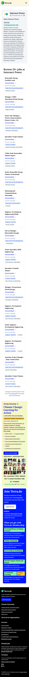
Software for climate (6, 627)
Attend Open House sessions (8, 609)
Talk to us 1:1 (4, 614)
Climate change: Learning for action (10, 607)
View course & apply (11, 453)
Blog (2, 664)
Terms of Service (5, 674)
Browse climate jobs (6, 651)
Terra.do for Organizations (10, 617)
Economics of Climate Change (8, 632)
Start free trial (10, 506)
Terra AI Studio (5, 625)
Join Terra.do (6, 599)
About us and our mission (8, 661)
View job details (9, 83)
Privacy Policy (23, 672)
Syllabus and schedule (7, 612)
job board (14, 393)
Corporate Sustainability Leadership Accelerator (13, 630)
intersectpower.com (17, 15)
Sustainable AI (5, 634)
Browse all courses (6, 639)
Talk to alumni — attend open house (14, 456)
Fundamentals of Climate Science (9, 636)
